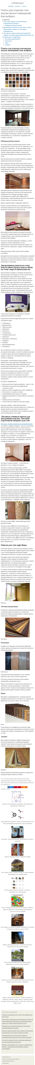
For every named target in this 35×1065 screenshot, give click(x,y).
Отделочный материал (23, 782)
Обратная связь (5, 1063)
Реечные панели (25, 778)
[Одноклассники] (24, 787)
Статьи (24, 6)
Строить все (17, 3)
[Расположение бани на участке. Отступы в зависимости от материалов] (17, 888)
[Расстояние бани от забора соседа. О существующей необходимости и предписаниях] (17, 870)
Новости (17, 6)
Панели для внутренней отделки (11, 782)
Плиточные (8, 41)
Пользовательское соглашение (13, 1059)
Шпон (7, 43)
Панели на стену (13, 780)
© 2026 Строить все (6, 1056)
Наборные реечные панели (13, 25)
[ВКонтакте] (10, 787)
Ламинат (7, 45)
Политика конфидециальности (8, 1060)
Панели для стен (6, 784)
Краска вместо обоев (22, 780)
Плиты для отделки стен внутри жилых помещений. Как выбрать (15, 22)
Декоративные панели (5, 780)
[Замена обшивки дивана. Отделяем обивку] (17, 855)
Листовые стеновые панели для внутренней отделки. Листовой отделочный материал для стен (19, 34)
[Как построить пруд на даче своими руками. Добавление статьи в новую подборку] (17, 960)
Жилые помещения (18, 778)
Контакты (4, 1059)
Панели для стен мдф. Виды (12, 37)
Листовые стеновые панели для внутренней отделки (17, 424)
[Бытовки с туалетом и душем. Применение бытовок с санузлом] (17, 837)
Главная (10, 6)
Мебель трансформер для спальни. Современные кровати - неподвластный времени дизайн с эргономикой (17, 1046)
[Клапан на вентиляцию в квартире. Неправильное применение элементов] (17, 802)
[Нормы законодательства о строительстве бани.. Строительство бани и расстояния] (17, 943)
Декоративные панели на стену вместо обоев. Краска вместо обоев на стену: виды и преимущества (18, 29)
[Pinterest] (17, 787)
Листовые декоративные (12, 39)
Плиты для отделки (9, 778)
